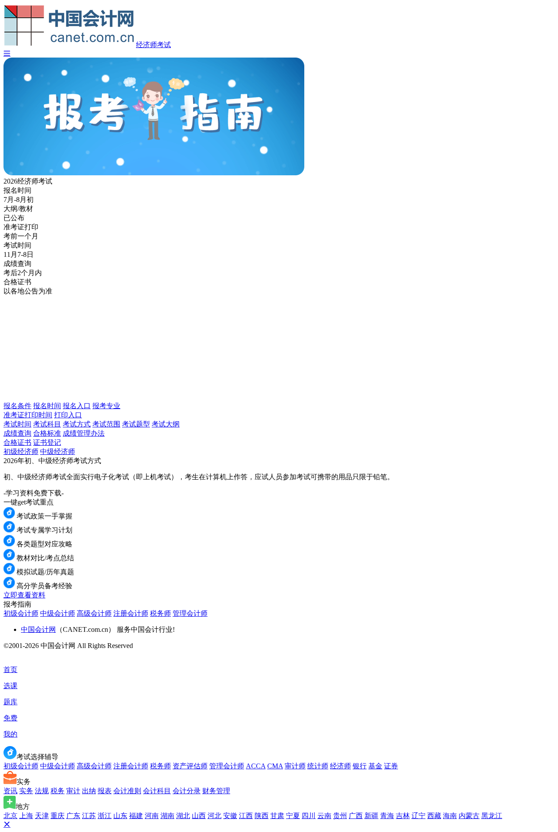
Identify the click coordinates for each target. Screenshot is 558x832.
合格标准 (47, 433)
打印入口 (68, 415)
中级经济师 (57, 451)
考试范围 (106, 424)
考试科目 (47, 424)
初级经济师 (20, 451)
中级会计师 (57, 613)
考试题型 (136, 424)
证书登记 (47, 442)
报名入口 (77, 405)
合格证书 (17, 442)
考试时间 (17, 424)
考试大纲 (166, 424)
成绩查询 (17, 433)
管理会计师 (190, 613)
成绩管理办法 (84, 433)
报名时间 (47, 405)
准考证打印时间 (27, 415)
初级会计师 (20, 613)
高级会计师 (94, 613)
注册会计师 (130, 613)
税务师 (160, 613)
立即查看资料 (24, 595)
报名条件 (17, 405)
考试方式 (77, 424)
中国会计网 (38, 629)
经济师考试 (153, 44)
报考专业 (106, 405)
